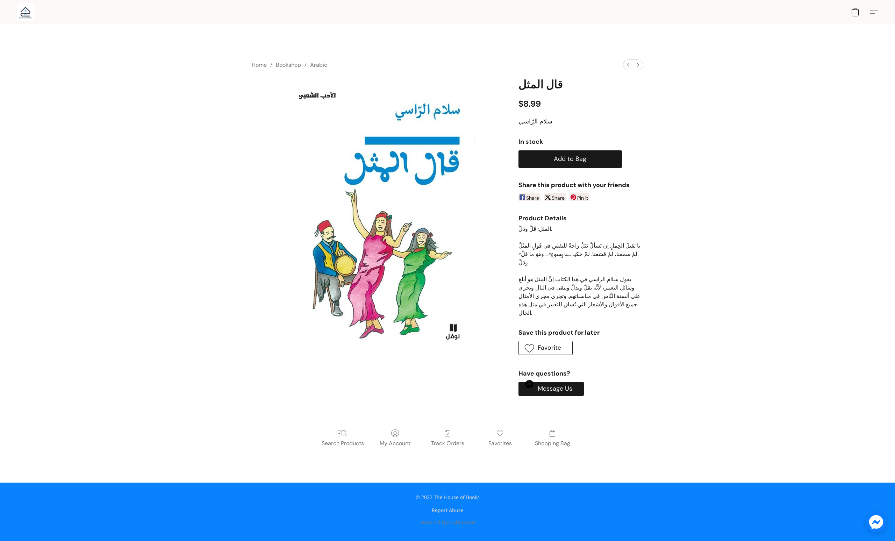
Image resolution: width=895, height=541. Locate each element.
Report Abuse (448, 510)
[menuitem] (628, 65)
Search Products (343, 443)
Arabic (318, 65)
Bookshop (288, 65)
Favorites (500, 443)
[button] (25, 12)
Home (259, 65)
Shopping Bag (552, 443)
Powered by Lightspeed (447, 522)
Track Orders (447, 443)
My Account (395, 443)
